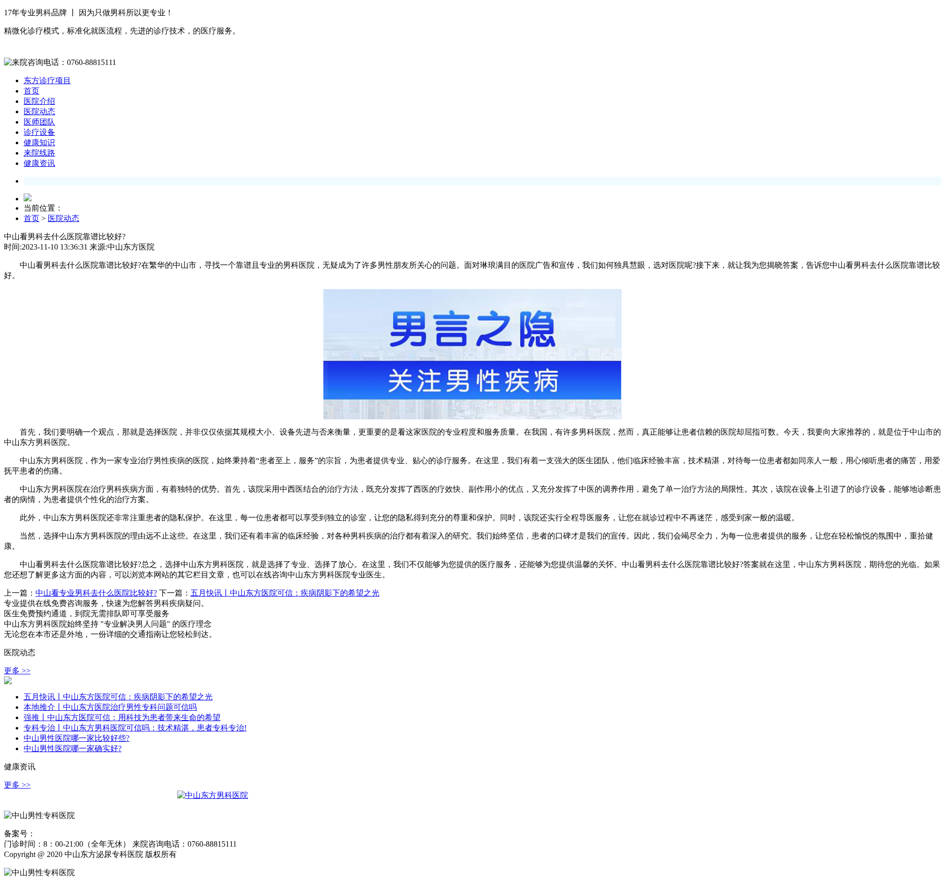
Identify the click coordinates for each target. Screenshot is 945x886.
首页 (31, 91)
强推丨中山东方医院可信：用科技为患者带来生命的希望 (122, 717)
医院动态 (39, 111)
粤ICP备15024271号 (64, 834)
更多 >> (17, 670)
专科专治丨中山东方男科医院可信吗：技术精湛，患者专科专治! (135, 728)
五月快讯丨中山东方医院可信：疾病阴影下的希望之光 (284, 593)
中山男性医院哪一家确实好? (73, 748)
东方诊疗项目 (47, 80)
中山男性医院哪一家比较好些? (76, 738)
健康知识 (39, 142)
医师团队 (39, 122)
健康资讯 (39, 163)
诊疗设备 (39, 132)
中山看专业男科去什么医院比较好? (96, 593)
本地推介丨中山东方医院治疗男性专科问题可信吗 (110, 707)
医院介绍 (39, 101)
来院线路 (39, 153)
